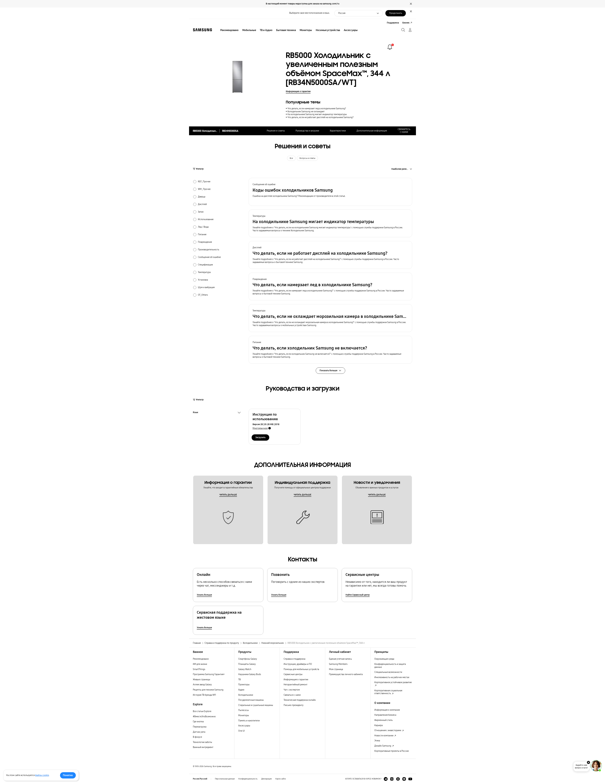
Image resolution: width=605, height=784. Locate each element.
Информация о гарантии (298, 91)
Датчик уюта (199, 732)
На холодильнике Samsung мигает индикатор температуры (317, 114)
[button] (330, 192)
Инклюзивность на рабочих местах (391, 677)
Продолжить (395, 13)
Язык (195, 413)
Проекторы (244, 684)
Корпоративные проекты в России (391, 751)
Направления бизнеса (385, 715)
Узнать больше (204, 595)
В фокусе (197, 737)
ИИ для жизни (200, 664)
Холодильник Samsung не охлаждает (306, 111)
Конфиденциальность (247, 779)
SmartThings (199, 669)
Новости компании (384, 735)
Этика (377, 740)
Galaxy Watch (244, 669)
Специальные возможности (388, 672)
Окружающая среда (384, 659)
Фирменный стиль (383, 720)
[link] (390, 47)
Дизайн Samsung (383, 745)
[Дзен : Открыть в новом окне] (404, 779)
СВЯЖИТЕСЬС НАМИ (404, 131)
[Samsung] (202, 29)
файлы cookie (42, 775)
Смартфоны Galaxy (247, 659)
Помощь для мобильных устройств (301, 669)
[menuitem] (229, 30)
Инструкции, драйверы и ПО (298, 664)
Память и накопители (249, 720)
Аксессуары (244, 725)
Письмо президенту (293, 705)
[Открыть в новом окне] (386, 779)
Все (291, 158)
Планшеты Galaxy (247, 664)
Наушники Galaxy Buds (249, 674)
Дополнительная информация (372, 130)
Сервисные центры (293, 674)
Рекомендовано (201, 659)
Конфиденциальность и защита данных (390, 665)
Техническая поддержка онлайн (300, 700)
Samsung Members (338, 664)
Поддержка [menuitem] (393, 22)
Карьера (378, 725)
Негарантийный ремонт (295, 684)
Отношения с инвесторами (388, 730)
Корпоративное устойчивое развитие (393, 682)
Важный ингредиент (203, 747)
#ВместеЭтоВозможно (204, 716)
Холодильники (245, 695)
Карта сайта (280, 779)
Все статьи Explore (202, 711)
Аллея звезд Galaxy (202, 684)
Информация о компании (387, 710)
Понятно (68, 775)
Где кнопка (198, 721)
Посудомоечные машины (251, 700)
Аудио (241, 689)
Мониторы (243, 715)
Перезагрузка (199, 726)
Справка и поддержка (294, 659)
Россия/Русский (200, 779)
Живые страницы (201, 679)
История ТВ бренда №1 (204, 695)
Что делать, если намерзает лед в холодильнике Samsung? (316, 108)
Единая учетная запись (340, 659)
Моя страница (336, 669)
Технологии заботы (202, 742)
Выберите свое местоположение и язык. (309, 13)
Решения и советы (276, 130)
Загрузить (260, 437)
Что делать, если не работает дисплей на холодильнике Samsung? (320, 117)
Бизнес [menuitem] (406, 22)
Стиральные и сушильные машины (255, 705)
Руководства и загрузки (307, 130)
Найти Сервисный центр (358, 595)
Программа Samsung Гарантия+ (209, 674)
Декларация (266, 779)
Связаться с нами (292, 695)
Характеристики (338, 130)
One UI (241, 731)
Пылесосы (243, 710)
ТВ (239, 679)
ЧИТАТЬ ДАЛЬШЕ (228, 494)
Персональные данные (225, 779)
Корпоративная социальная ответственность (388, 692)
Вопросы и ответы (307, 158)
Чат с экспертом (292, 689)
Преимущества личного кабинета (346, 674)
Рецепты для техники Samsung (208, 689)
